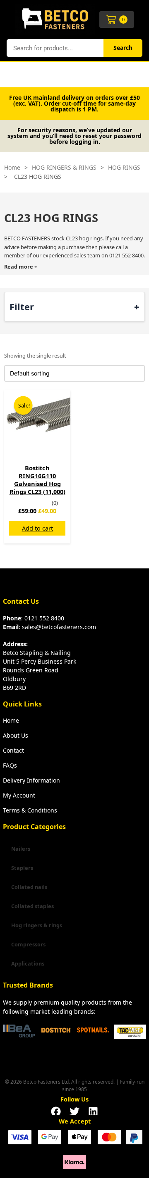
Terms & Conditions (30, 810)
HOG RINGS (124, 167)
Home (12, 167)
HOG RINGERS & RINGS (64, 167)
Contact (13, 750)
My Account (19, 795)
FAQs (10, 765)
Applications (27, 963)
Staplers (22, 868)
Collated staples (32, 906)
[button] (56, 1109)
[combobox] (55, 48)
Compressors (28, 944)
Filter (22, 306)
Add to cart (37, 528)
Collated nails (29, 887)
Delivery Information (31, 780)
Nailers (20, 848)
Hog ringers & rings (36, 925)
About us (15, 735)
